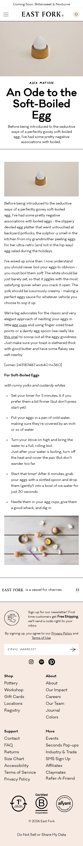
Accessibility (16, 766)
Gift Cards (14, 697)
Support (11, 731)
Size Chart (14, 759)
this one (10, 337)
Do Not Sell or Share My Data (41, 835)
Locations (13, 704)
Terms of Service (20, 773)
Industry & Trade (61, 752)
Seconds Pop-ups (62, 746)
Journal (53, 711)
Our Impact (56, 690)
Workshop (13, 690)
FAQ (8, 746)
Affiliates (54, 766)
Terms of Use (41, 638)
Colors (52, 717)
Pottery (11, 683)
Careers (53, 697)
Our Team (55, 704)
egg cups (19, 325)
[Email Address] (73, 649)
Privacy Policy (62, 633)
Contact (12, 739)
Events (52, 739)
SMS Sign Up (58, 759)
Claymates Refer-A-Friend (60, 776)
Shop (8, 676)
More (50, 731)
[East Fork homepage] (41, 14)
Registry (12, 711)
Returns (11, 752)
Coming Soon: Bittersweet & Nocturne (41, 4)
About (51, 676)
